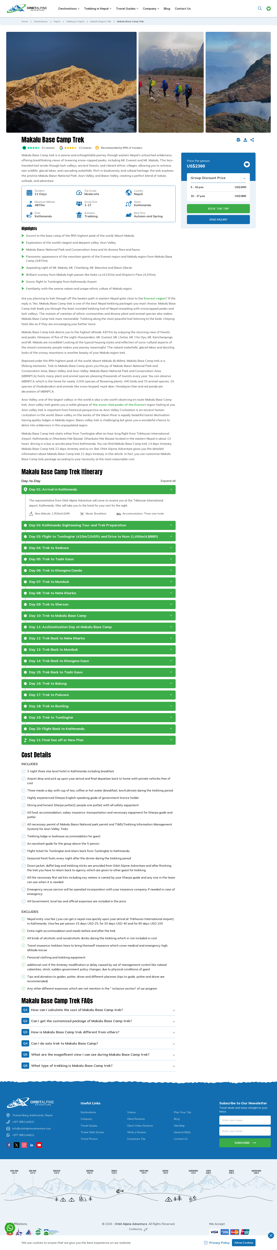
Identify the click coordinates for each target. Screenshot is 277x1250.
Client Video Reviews (140, 1125)
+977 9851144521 (23, 1122)
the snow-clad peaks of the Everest (119, 404)
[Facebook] (9, 1145)
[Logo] (32, 1103)
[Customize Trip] (239, 140)
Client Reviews (136, 1119)
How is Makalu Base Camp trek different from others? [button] (71, 1032)
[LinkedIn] (31, 1145)
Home (24, 21)
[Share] (253, 140)
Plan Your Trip (182, 1112)
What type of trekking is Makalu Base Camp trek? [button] (67, 1065)
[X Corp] (16, 1145)
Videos (131, 1112)
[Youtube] (39, 1145)
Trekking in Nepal (75, 21)
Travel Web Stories (92, 1132)
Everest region (155, 298)
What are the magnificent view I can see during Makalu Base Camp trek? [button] (86, 1054)
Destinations (41, 21)
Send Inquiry (218, 219)
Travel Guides (89, 1125)
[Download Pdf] (246, 140)
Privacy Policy (219, 1243)
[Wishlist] (268, 8)
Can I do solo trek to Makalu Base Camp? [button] (60, 1043)
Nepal (57, 21)
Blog (167, 8)
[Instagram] (24, 1145)
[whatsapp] (10, 1228)
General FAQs (182, 1132)
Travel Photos (89, 1139)
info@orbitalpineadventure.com (31, 1128)
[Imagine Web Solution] (145, 1229)
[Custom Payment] (240, 1232)
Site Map (179, 1125)
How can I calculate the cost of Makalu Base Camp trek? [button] (73, 1010)
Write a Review (136, 1132)
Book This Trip (218, 208)
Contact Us (183, 8)
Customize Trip (136, 1139)
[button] (71, 82)
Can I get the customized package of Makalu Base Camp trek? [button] (77, 1021)
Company (86, 1119)
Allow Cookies (243, 1242)
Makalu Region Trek (100, 21)
